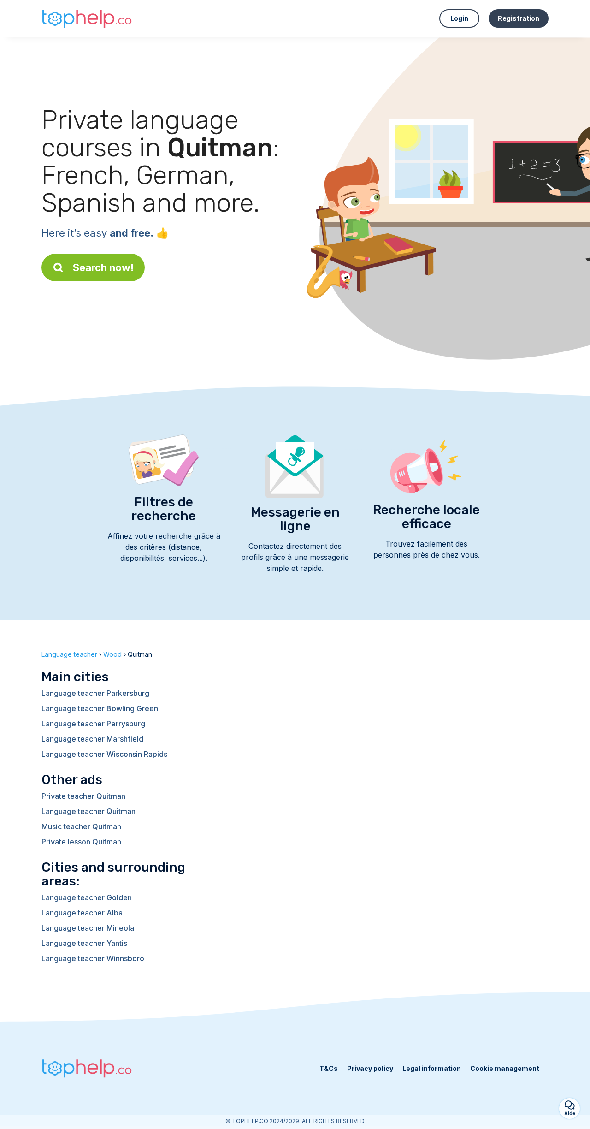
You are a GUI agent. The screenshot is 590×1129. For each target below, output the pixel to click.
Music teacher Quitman (81, 826)
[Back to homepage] (87, 18)
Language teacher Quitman (88, 811)
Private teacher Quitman (83, 796)
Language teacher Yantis (84, 943)
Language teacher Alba (82, 912)
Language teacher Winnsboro (92, 958)
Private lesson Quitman (81, 841)
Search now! (103, 267)
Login (459, 18)
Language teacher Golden (86, 897)
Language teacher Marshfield (92, 738)
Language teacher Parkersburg (95, 693)
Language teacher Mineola (87, 928)
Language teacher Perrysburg (93, 723)
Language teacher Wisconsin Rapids (104, 754)
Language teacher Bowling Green (99, 708)
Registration (518, 18)
